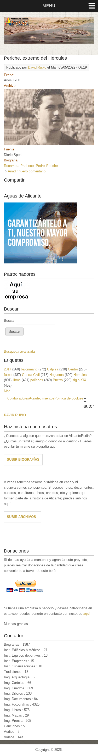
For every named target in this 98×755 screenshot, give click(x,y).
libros (17, 380)
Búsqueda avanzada (19, 351)
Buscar (10, 321)
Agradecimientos (41, 398)
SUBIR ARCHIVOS (21, 517)
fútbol (8, 375)
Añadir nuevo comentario (26, 171)
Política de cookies (68, 398)
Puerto (58, 380)
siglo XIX (79, 380)
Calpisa (52, 369)
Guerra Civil (31, 375)
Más (7, 391)
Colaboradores (18, 398)
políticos (36, 380)
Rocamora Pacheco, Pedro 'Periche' (31, 166)
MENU (49, 5)
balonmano (29, 369)
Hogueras (56, 375)
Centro (73, 369)
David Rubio (37, 67)
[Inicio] (49, 42)
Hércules (80, 375)
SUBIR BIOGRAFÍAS (23, 459)
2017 (7, 369)
